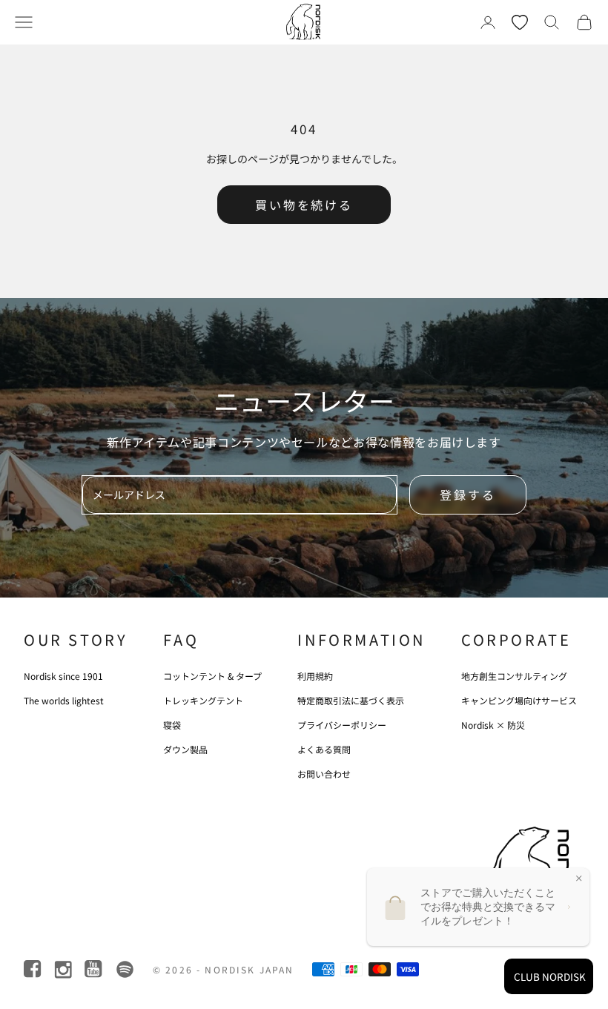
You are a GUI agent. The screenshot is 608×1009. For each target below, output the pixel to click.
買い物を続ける (304, 205)
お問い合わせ (324, 773)
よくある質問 (324, 749)
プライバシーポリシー (341, 724)
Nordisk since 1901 (63, 675)
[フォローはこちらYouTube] (95, 969)
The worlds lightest (64, 700)
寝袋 (172, 724)
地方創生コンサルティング (514, 675)
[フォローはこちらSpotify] (125, 969)
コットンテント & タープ (212, 675)
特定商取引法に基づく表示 (350, 700)
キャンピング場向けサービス (519, 700)
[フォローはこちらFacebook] (34, 969)
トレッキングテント (203, 700)
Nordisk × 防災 (493, 724)
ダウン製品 (185, 749)
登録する (468, 494)
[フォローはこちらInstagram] (64, 969)
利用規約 (315, 675)
